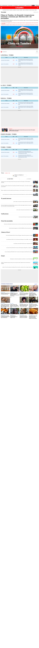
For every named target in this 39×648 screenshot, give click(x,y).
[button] (1, 7)
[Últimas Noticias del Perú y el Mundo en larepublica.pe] (19, 7)
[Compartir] (37, 51)
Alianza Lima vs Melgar (29, 5)
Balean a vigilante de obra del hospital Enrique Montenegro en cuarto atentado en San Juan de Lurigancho (17, 190)
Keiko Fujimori (10, 5)
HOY (0, 5)
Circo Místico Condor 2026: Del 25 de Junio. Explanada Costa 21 (23, 243)
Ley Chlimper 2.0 (16, 5)
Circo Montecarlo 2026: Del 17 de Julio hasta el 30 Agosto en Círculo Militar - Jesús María (19, 239)
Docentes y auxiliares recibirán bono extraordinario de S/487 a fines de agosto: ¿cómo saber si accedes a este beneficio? (16, 186)
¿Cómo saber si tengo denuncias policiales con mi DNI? (24, 209)
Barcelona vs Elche (22, 5)
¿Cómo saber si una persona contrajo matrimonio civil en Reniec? (23, 201)
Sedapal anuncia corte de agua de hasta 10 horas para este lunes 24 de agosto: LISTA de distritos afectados (22, 130)
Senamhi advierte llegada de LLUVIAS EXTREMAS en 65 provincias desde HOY (21, 228)
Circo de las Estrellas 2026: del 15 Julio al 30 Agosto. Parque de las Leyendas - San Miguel (19, 235)
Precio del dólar (4, 5)
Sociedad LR (4, 51)
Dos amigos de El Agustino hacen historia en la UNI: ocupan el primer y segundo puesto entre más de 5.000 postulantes (19, 23)
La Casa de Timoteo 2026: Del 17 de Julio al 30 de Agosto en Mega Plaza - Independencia (19, 247)
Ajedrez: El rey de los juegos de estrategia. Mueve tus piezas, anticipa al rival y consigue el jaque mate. (17, 267)
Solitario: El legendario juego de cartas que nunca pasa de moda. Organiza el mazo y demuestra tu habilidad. (15, 263)
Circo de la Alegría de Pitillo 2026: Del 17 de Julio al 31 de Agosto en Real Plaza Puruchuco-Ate (19, 251)
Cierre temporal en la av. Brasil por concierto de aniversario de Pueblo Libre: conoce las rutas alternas (18, 194)
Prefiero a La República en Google (19, 176)
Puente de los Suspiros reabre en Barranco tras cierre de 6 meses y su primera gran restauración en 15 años (19, 24)
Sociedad (3, 12)
